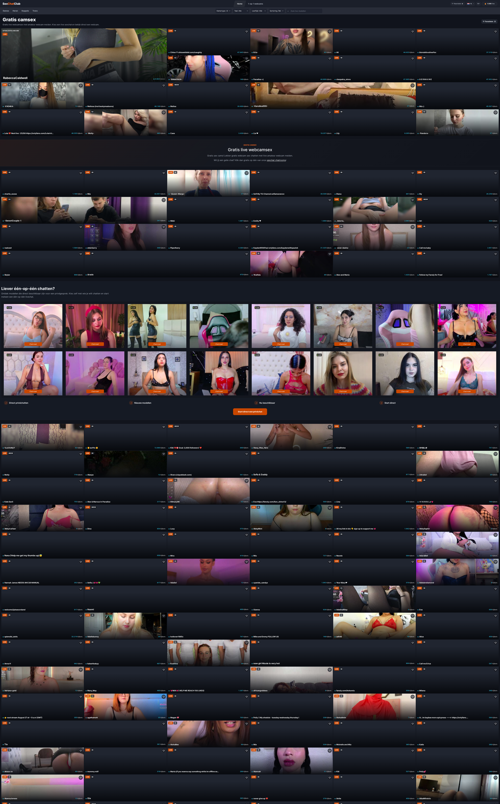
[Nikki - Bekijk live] (208, 210)
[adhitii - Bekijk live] (374, 626)
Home (239, 4)
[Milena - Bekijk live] (457, 680)
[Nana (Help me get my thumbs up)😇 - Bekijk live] (84, 545)
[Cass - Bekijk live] (208, 122)
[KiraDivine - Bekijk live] (374, 437)
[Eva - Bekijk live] (457, 599)
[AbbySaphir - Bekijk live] (457, 518)
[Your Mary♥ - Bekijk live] (374, 572)
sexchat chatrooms (276, 160)
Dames (6, 11)
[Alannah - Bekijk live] (291, 761)
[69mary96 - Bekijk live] (208, 491)
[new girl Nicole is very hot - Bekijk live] (333, 653)
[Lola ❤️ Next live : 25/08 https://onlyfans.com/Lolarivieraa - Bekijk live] (42, 122)
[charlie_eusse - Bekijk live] (42, 183)
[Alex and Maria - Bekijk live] (374, 264)
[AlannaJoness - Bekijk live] (42, 788)
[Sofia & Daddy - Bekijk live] (333, 464)
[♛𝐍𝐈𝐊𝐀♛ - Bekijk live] (457, 437)
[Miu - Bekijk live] (291, 545)
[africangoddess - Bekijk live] (291, 680)
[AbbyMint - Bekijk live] (291, 518)
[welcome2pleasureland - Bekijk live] (42, 599)
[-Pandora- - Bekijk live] (457, 122)
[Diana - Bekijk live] (374, 183)
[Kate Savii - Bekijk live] (42, 491)
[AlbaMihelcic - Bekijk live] (457, 788)
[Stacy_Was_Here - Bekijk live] (291, 437)
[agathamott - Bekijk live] (125, 707)
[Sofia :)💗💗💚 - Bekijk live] (125, 572)
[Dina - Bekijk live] (125, 518)
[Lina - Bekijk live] (374, 491)
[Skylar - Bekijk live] (42, 264)
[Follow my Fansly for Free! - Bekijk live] (457, 264)
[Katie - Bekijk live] (457, 734)
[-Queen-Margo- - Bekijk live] (208, 183)
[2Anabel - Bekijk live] (457, 464)
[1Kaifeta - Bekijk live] (291, 264)
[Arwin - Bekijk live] (167, 264)
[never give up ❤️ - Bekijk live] (291, 788)
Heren (15, 11)
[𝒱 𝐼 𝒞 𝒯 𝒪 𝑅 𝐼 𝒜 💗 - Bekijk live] (457, 491)
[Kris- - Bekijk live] (291, 41)
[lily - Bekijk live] (457, 183)
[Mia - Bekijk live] (125, 183)
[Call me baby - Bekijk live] (457, 237)
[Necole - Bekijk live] (374, 545)
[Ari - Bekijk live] (457, 210)
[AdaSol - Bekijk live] (208, 572)
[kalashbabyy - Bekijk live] (125, 653)
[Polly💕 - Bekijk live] (457, 761)
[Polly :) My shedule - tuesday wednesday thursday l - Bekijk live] (291, 707)
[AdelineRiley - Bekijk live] (374, 599)
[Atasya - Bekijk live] (125, 464)
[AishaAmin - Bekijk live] (374, 707)
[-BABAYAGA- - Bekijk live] (208, 68)
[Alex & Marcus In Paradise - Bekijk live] (125, 491)
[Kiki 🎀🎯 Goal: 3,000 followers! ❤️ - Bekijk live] (208, 437)
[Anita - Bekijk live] (374, 788)
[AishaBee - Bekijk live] (208, 734)
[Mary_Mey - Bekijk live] (125, 680)
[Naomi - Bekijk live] (167, 599)
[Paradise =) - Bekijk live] (291, 68)
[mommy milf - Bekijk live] (125, 761)
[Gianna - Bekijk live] (291, 599)
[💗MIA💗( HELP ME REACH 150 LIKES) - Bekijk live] (208, 680)
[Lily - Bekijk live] (374, 122)
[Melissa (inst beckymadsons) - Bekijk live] (125, 95)
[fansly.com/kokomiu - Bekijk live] (374, 680)
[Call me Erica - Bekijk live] (457, 653)
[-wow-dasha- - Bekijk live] (374, 237)
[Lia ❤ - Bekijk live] (291, 122)
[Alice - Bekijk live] (457, 626)
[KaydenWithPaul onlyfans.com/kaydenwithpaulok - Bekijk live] (291, 237)
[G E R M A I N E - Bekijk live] (457, 68)
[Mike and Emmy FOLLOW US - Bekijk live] (291, 626)
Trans (35, 11)
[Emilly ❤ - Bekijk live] (291, 210)
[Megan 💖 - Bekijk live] (208, 707)
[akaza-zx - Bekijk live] (42, 761)
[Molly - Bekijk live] (42, 464)
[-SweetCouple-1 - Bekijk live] (84, 210)
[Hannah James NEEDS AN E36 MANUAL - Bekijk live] (42, 572)
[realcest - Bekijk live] (42, 237)
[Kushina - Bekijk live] (208, 653)
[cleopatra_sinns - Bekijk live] (374, 68)
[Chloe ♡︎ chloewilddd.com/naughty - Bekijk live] (208, 41)
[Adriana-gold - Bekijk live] (42, 680)
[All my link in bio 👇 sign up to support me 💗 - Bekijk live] (374, 518)
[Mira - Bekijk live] (208, 545)
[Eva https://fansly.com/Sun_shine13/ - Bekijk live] (291, 491)
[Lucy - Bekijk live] (208, 518)
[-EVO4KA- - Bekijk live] (42, 95)
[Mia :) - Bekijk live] (457, 95)
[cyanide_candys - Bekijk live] (291, 572)
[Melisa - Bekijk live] (208, 95)
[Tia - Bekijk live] (84, 734)
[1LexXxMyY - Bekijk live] (42, 437)
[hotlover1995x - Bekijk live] (208, 626)
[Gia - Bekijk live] (167, 788)
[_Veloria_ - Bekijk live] (374, 210)
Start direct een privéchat (250, 411)
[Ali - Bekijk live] (374, 41)
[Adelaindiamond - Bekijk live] (457, 572)
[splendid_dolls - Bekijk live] (42, 626)
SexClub (11, 3)
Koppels (25, 11)
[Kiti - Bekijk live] (374, 761)
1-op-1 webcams (255, 4)
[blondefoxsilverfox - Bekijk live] (457, 41)
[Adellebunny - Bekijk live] (125, 626)
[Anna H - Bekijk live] (42, 653)
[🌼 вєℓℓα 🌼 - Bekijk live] (125, 437)
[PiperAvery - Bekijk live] (208, 237)
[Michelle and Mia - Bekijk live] (374, 734)
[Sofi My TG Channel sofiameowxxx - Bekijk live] (291, 183)
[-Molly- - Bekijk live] (125, 122)
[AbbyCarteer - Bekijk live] (42, 518)
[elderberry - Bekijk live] (125, 237)
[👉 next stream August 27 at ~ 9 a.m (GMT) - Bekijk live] (42, 707)
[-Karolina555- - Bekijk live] (333, 95)
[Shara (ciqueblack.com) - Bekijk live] (208, 464)
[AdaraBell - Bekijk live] (457, 545)
